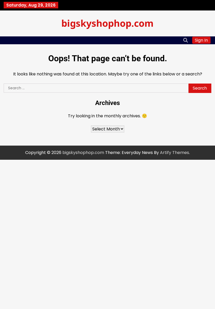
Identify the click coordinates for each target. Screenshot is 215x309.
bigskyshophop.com (107, 23)
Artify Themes (174, 153)
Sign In (201, 40)
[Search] (186, 40)
